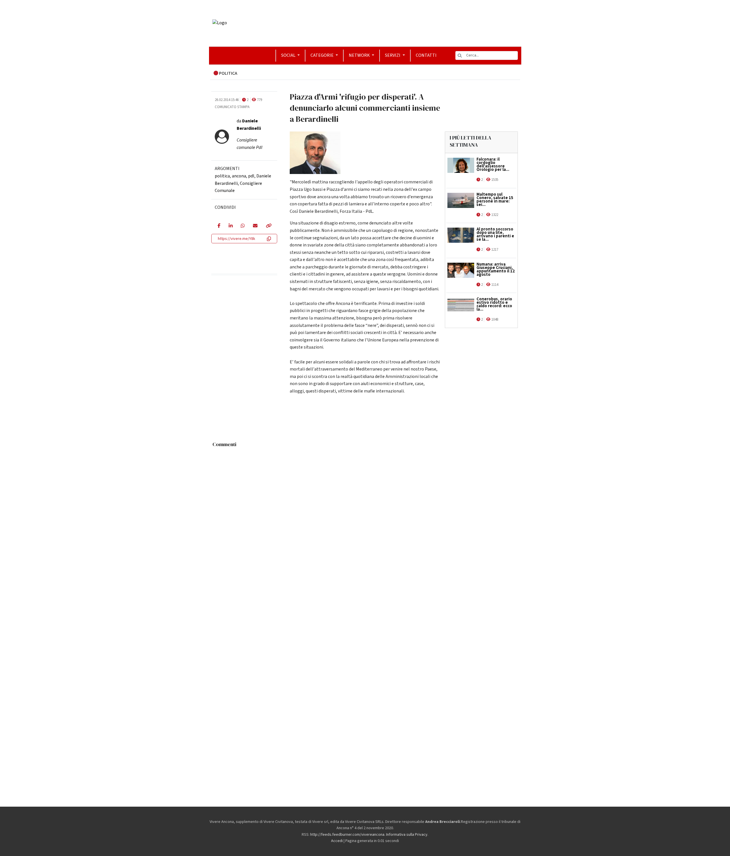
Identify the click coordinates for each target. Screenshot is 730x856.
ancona (239, 176)
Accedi (337, 841)
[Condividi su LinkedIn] (230, 226)
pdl (251, 176)
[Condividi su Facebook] (219, 226)
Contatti (426, 55)
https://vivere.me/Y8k (236, 239)
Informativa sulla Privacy (406, 834)
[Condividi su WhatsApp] (242, 226)
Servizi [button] (393, 55)
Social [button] (288, 55)
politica (222, 176)
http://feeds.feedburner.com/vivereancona (347, 834)
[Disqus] (365, 521)
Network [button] (360, 55)
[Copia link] (268, 226)
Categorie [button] (322, 55)
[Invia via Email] (255, 226)
